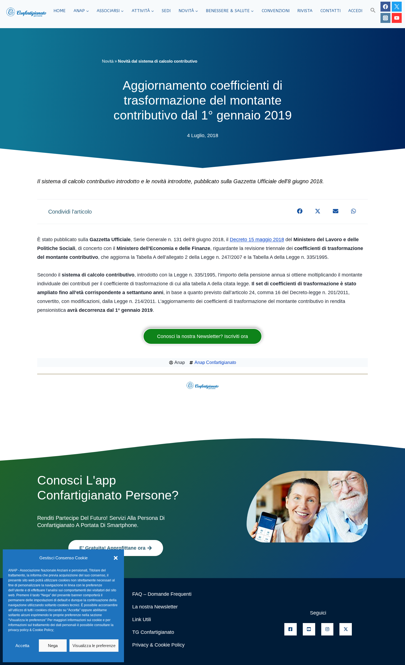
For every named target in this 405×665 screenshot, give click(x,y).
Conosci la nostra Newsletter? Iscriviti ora (202, 336)
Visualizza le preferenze (93, 645)
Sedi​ (166, 10)
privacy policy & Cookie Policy (30, 630)
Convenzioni (276, 10)
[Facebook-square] (290, 629)
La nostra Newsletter (155, 607)
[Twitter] (397, 7)
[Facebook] (385, 7)
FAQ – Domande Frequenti (161, 594)
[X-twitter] (345, 629)
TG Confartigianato (153, 632)
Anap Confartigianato (215, 362)
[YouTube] (397, 18)
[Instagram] (385, 18)
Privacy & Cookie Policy (158, 645)
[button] (115, 558)
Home (59, 10)
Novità (108, 61)
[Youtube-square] (309, 629)
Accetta (22, 645)
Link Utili (141, 619)
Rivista (304, 10)
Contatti (330, 10)
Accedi (355, 10)
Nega (53, 645)
